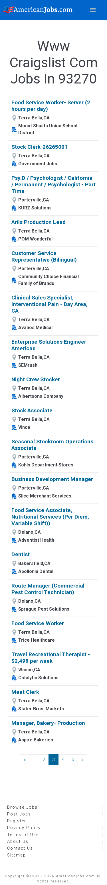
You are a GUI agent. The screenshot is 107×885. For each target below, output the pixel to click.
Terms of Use (23, 834)
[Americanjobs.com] (39, 10)
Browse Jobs (22, 807)
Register (16, 821)
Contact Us (20, 848)
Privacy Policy (24, 827)
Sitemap (16, 855)
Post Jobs (19, 814)
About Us (18, 841)
